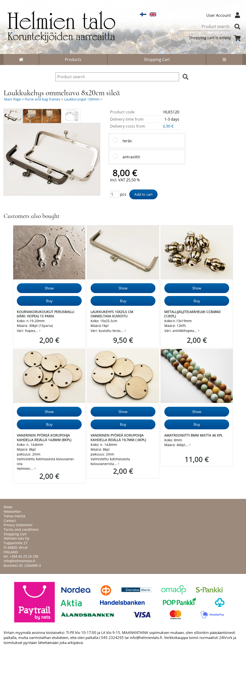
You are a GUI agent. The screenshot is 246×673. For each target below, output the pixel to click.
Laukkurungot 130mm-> (83, 99)
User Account (218, 15)
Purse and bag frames (42, 99)
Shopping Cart (157, 59)
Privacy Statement (18, 525)
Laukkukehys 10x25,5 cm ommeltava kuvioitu (112, 314)
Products (73, 59)
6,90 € (168, 126)
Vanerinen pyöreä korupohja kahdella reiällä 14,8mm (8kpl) (44, 437)
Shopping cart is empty (210, 37)
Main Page (12, 99)
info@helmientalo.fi (19, 561)
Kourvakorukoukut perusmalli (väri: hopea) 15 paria (45, 314)
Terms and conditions (21, 529)
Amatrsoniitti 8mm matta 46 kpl (193, 435)
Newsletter (12, 511)
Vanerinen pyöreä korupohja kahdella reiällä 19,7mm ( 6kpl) (118, 437)
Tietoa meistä (14, 516)
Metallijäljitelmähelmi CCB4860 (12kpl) (192, 314)
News (8, 507)
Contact (10, 520)
